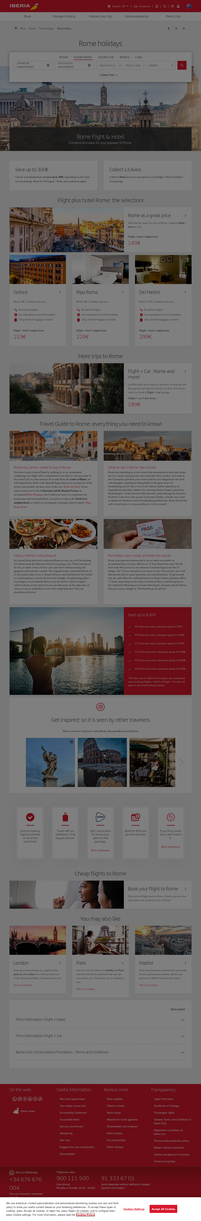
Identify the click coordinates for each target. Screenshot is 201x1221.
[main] (100, 1209)
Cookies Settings (133, 1209)
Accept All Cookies (163, 1209)
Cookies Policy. (85, 1214)
